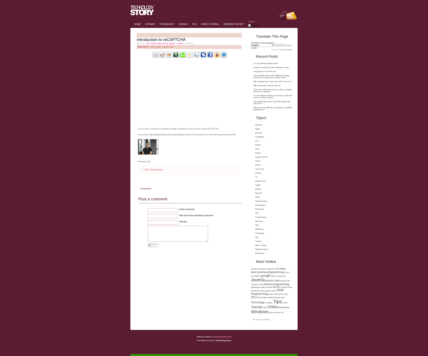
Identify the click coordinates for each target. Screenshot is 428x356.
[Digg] (155, 57)
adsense (258, 125)
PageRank (255, 291)
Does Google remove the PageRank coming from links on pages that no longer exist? (271, 76)
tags (283, 297)
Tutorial (153, 43)
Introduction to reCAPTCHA (161, 39)
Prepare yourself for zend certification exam (271, 67)
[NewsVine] (176, 57)
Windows (260, 311)
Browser (258, 133)
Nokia (257, 197)
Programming (260, 217)
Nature (284, 287)
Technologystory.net (222, 337)
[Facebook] (210, 57)
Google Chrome (261, 157)
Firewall (254, 276)
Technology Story (257, 319)
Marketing (255, 287)
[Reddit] (162, 57)
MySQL (258, 189)
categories (270, 269)
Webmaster (283, 307)
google (172, 43)
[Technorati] (183, 57)
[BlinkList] (169, 57)
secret (277, 294)
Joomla (183, 24)
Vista (272, 306)
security (284, 294)
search (271, 294)
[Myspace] (203, 57)
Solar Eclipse (262, 297)
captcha (152, 47)
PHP (257, 213)
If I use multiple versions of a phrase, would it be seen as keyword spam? (272, 97)
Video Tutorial (210, 24)
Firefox (258, 145)
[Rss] (291, 4)
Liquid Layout (260, 181)
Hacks (257, 161)
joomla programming (276, 284)
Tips (148, 43)
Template (269, 303)
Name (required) (186, 209)
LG (256, 177)
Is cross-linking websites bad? (265, 63)
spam (171, 47)
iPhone (258, 165)
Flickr (257, 149)
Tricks (285, 303)
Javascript (259, 169)
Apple (257, 129)
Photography (260, 205)
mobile (257, 185)
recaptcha (165, 47)
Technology (166, 24)
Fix (259, 276)
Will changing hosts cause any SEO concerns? (272, 81)
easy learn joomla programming (268, 270)
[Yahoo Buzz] (217, 57)
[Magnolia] (189, 57)
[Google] (196, 57)
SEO (257, 225)
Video (264, 307)
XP (282, 313)
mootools (269, 287)
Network (258, 193)
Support (277, 297)
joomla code (272, 280)
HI (131, 355)
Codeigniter (259, 137)
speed (271, 297)
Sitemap (150, 24)
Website (183, 221)
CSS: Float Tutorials (153, 170)
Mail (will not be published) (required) (196, 215)
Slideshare (259, 229)
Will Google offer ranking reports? (267, 85)
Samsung (259, 221)
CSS (194, 24)
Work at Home (275, 313)
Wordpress (259, 253)
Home (137, 24)
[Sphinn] (224, 57)
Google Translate (286, 50)
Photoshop (259, 209)
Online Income (261, 201)
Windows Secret (234, 24)
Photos (274, 291)
